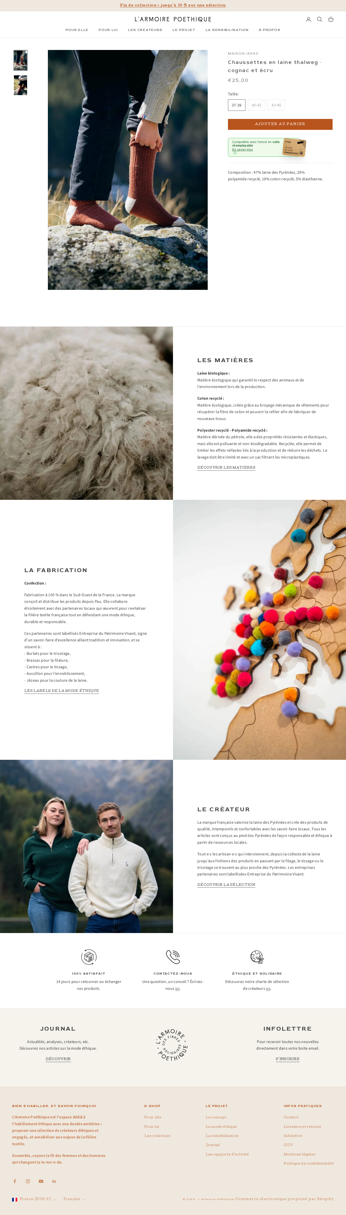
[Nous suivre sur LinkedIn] (54, 1181)
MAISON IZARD (243, 53)
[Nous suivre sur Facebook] (14, 1181)
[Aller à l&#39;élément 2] (20, 85)
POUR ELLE (77, 30)
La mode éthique (221, 1127)
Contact (291, 1117)
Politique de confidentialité (309, 1164)
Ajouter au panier (280, 124)
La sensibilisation (222, 1136)
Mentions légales (299, 1154)
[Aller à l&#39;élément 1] (20, 60)
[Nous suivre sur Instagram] (27, 1181)
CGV (288, 1145)
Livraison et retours (302, 1127)
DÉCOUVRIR (58, 1059)
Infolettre (293, 1136)
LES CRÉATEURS (145, 30)
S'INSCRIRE (288, 1059)
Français (71, 1199)
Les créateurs (157, 1136)
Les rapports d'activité (227, 1154)
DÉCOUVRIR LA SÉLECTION (226, 885)
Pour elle (152, 1117)
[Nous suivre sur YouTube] (41, 1181)
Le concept (216, 1117)
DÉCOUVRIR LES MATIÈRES (226, 468)
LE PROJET (184, 30)
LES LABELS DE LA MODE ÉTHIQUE (61, 691)
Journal (213, 1145)
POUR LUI (108, 30)
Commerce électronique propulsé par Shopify (284, 1199)
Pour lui (151, 1127)
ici (177, 989)
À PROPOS (270, 30)
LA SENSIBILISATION (227, 30)
